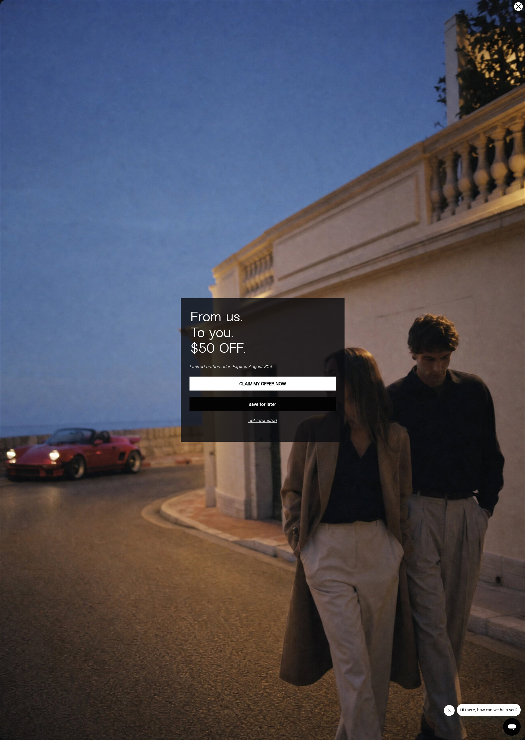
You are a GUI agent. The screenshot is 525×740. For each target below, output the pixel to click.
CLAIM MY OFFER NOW (262, 383)
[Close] (518, 6)
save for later (262, 404)
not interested (262, 420)
